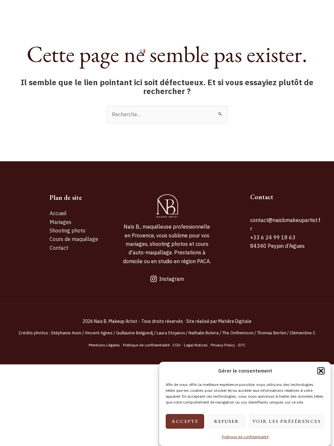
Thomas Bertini (271, 333)
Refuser (226, 421)
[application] (148, 51)
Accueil (113, 17)
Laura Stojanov (171, 333)
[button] (321, 371)
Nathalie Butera (204, 333)
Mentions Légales (104, 344)
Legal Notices (196, 344)
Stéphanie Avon (66, 333)
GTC (242, 344)
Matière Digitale (234, 321)
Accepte (185, 421)
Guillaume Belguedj (134, 333)
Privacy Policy (223, 344)
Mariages (150, 17)
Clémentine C (302, 333)
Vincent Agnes (99, 333)
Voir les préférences (286, 421)
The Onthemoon (237, 333)
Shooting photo (199, 17)
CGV (176, 344)
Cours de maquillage (265, 17)
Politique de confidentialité (245, 436)
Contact (114, 51)
